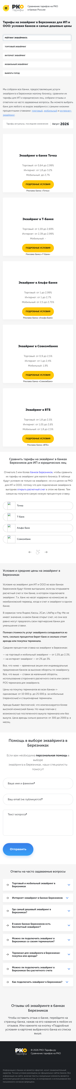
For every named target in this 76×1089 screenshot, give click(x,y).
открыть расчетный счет (31, 489)
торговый (37, 110)
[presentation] (30, 552)
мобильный (50, 110)
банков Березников (41, 472)
